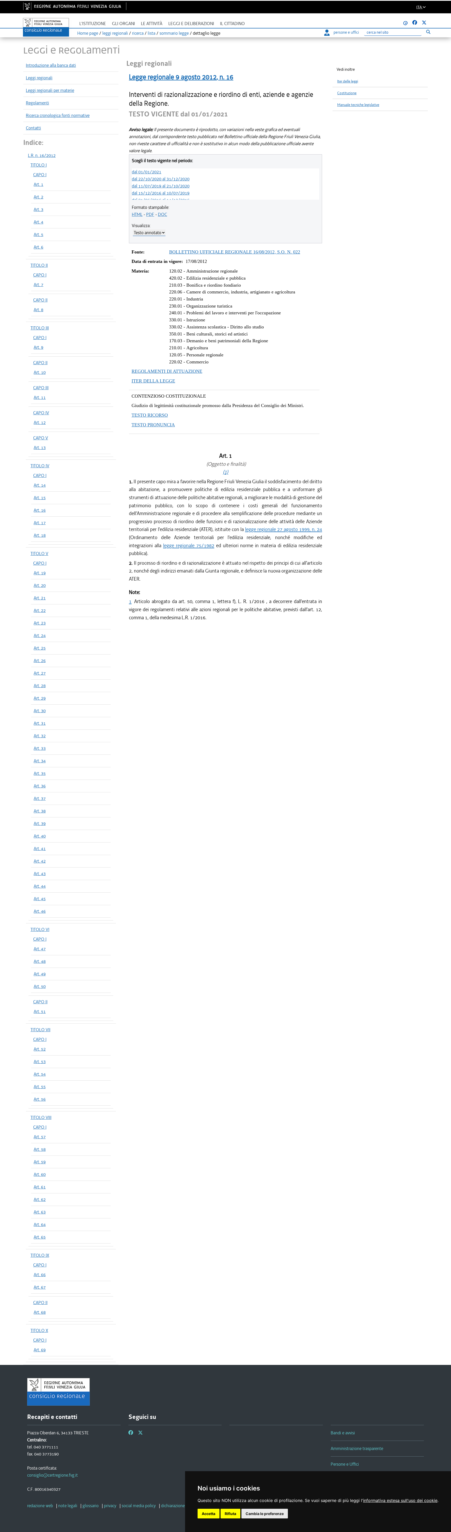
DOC (162, 214)
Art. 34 (40, 761)
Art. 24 (40, 635)
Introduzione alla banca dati (51, 65)
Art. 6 (38, 247)
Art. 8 (38, 310)
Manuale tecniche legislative (358, 104)
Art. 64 (40, 1224)
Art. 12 (40, 422)
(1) (225, 472)
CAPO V (40, 438)
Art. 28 (40, 685)
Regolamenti (37, 103)
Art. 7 (38, 284)
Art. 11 (40, 397)
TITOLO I (39, 165)
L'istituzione (92, 23)
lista (151, 33)
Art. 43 (40, 873)
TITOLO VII (40, 1030)
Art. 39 (40, 823)
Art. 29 (40, 698)
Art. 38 (40, 811)
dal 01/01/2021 (146, 172)
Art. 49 (40, 974)
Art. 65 (40, 1237)
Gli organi (123, 23)
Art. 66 (40, 1274)
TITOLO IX (40, 1255)
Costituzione (347, 93)
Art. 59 (40, 1162)
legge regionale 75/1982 (188, 545)
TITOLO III (40, 328)
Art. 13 (40, 447)
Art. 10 (40, 372)
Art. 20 (40, 585)
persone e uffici (346, 32)
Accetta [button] (208, 1513)
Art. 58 (40, 1149)
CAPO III (41, 388)
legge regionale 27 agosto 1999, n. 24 (283, 529)
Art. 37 (40, 798)
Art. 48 (40, 961)
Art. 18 (40, 535)
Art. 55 (40, 1086)
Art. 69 (40, 1350)
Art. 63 (40, 1212)
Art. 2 (38, 197)
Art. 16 (40, 510)
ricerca (138, 33)
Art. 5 (38, 234)
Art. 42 (40, 861)
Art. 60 (40, 1174)
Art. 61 (40, 1187)
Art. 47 (40, 949)
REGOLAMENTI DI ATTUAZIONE (167, 371)
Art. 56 (40, 1099)
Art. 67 (40, 1287)
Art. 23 (40, 623)
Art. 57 (40, 1137)
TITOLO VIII (41, 1117)
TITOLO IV (40, 466)
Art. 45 (40, 898)
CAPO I (39, 175)
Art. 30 (40, 711)
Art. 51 (40, 1011)
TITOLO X (39, 1330)
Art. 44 (40, 886)
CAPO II (40, 300)
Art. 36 (40, 786)
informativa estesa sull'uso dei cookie (400, 1500)
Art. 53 (40, 1061)
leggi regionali (115, 33)
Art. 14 (40, 485)
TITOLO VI (40, 929)
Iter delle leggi (347, 81)
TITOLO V (39, 553)
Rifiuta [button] (230, 1513)
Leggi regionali (39, 78)
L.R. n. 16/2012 (42, 155)
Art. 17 (40, 523)
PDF (150, 214)
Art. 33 (40, 748)
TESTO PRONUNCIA (153, 424)
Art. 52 (40, 1049)
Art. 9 (38, 347)
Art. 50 (40, 986)
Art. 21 (40, 598)
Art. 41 (40, 848)
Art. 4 (38, 222)
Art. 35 (40, 773)
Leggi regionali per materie (50, 90)
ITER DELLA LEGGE (153, 381)
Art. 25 (40, 648)
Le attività (151, 23)
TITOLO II (39, 265)
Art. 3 (38, 209)
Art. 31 (40, 723)
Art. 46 (40, 911)
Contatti (33, 128)
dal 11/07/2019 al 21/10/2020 (160, 186)
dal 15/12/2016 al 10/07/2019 (160, 193)
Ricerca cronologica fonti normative (58, 115)
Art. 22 (40, 610)
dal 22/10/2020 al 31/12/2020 (160, 179)
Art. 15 (40, 497)
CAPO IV (41, 413)
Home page (87, 33)
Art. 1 (38, 184)
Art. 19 (40, 573)
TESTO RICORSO (150, 415)
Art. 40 (40, 836)
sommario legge (174, 33)
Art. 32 (40, 736)
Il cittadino (232, 23)
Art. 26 (40, 660)
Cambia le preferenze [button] (265, 1513)
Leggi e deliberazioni (191, 23)
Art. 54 (40, 1074)
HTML (137, 214)
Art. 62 (40, 1199)
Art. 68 (40, 1312)
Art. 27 (40, 673)
